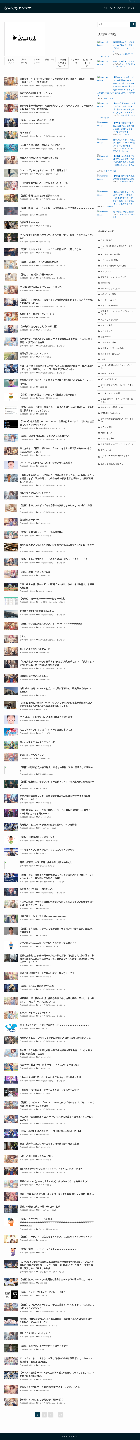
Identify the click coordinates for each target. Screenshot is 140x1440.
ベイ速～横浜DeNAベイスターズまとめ (117, 366)
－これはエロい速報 (109, 260)
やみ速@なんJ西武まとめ (112, 407)
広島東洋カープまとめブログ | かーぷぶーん (117, 312)
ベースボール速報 (108, 342)
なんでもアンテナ (18, 8)
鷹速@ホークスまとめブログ (113, 277)
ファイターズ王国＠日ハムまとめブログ (117, 456)
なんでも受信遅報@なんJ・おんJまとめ (117, 420)
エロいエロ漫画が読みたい (112, 464)
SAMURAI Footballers (110, 413)
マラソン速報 (106, 427)
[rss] (130, 1)
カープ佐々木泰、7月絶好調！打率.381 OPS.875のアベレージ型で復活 (124, 143)
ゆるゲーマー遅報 (110, 171)
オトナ (36, 61)
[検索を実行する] (133, 24)
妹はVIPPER (106, 337)
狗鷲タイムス (106, 433)
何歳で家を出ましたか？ (123, 61)
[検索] (134, 1)
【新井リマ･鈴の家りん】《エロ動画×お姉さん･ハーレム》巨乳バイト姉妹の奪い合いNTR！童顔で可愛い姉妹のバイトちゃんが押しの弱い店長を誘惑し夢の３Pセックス (116, 86)
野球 (24, 61)
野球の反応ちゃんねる (110, 288)
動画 (49, 59)
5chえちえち (106, 271)
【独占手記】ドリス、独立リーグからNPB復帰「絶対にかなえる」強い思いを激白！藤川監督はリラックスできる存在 (123, 198)
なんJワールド (107, 450)
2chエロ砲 (105, 283)
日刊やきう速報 (107, 438)
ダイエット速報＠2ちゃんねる (114, 266)
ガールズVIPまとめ (126, 181)
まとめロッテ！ (107, 331)
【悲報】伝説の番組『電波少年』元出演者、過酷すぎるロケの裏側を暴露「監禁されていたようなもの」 (123, 162)
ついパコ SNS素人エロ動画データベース (116, 247)
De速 (103, 359)
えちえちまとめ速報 (109, 319)
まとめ (11, 61)
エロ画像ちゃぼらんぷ (62, 62)
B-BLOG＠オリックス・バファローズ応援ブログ (117, 400)
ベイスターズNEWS (109, 306)
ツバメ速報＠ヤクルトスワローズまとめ (117, 386)
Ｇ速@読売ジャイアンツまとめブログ (117, 444)
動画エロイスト (87, 62)
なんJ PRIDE (106, 240)
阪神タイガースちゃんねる (112, 348)
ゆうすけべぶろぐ (108, 300)
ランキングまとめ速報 (110, 393)
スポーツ (74, 61)
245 (60, 1415)
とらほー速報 (124, 134)
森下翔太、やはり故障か (123, 212)
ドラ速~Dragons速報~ (110, 254)
